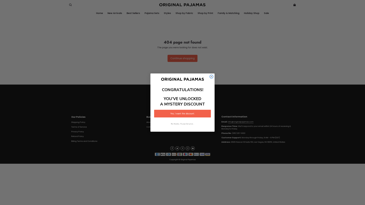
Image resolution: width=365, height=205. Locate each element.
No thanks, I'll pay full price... (182, 124)
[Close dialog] (211, 76)
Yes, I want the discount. (182, 113)
